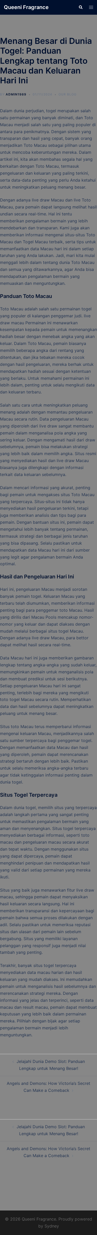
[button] (80, 7)
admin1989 (16, 94)
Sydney (51, 1226)
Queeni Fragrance (26, 7)
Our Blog (67, 94)
